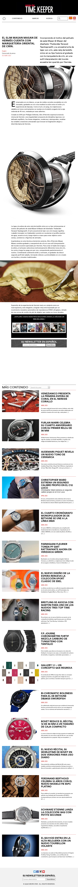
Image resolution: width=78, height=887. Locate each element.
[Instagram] (40, 871)
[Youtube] (43, 871)
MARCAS (35, 18)
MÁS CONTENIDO (15, 387)
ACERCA (49, 18)
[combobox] (40, 387)
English (4, 51)
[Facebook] (37, 871)
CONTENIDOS (17, 18)
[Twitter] (34, 871)
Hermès (30, 107)
